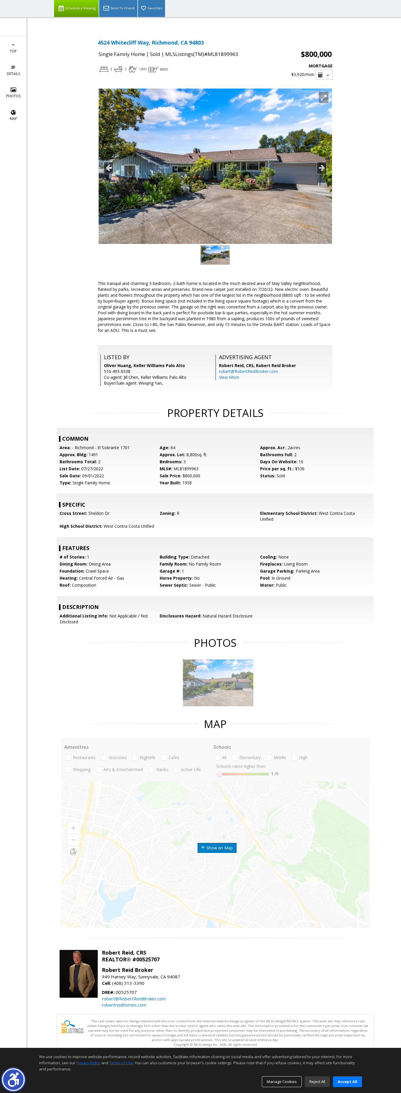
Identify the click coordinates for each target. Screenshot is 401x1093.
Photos (13, 96)
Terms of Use (121, 1062)
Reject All (317, 1081)
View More (229, 377)
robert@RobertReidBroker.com (248, 371)
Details (13, 73)
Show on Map (219, 848)
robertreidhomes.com (124, 1005)
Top (13, 51)
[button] (13, 1079)
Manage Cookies (282, 1081)
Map (13, 118)
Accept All (347, 1081)
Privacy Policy (88, 1062)
